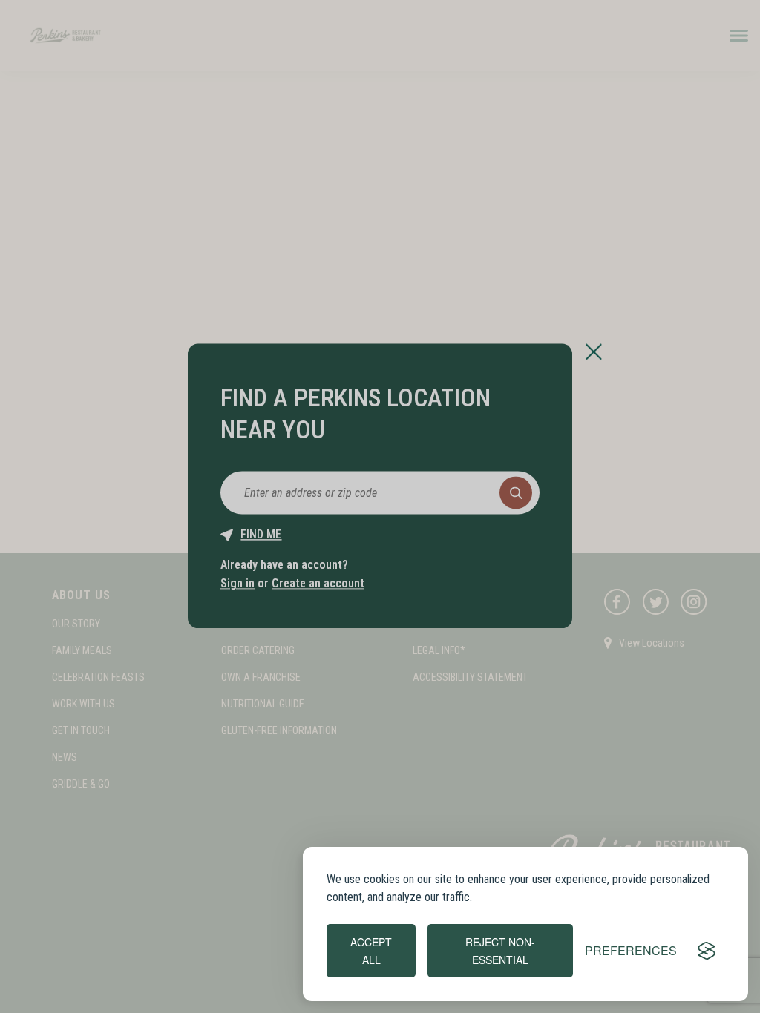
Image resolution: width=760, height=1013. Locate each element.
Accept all (371, 950)
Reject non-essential (500, 950)
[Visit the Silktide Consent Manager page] (706, 951)
